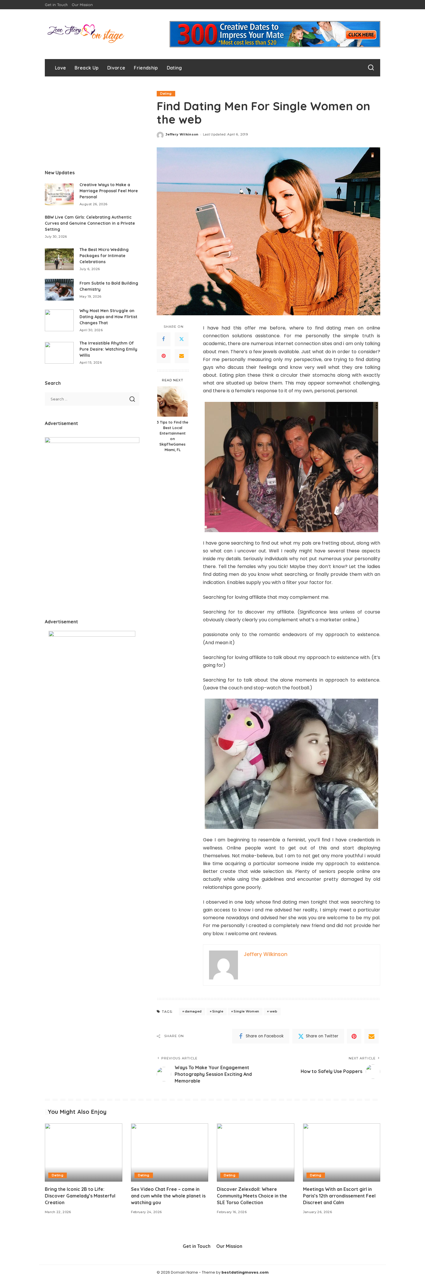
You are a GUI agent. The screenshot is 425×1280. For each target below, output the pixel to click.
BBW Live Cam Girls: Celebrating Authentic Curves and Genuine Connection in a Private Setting (90, 223)
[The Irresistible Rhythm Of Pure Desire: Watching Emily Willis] (59, 353)
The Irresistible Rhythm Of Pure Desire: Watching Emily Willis (108, 349)
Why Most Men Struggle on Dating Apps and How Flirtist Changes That (108, 316)
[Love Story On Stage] (86, 34)
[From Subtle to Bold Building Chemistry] (59, 290)
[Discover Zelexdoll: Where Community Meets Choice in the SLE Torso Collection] (255, 1152)
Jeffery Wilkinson (182, 134)
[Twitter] (182, 339)
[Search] (370, 67)
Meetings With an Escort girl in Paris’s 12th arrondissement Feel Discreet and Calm (339, 1195)
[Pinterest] (164, 356)
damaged (193, 1011)
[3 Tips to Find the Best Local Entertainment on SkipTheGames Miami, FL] (172, 401)
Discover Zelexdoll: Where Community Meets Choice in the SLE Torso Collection (252, 1195)
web (273, 1011)
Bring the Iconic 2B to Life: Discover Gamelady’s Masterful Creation (80, 1195)
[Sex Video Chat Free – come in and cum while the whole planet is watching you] (169, 1152)
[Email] (182, 356)
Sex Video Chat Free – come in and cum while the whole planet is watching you (168, 1195)
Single (217, 1011)
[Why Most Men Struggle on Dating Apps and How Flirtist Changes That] (59, 320)
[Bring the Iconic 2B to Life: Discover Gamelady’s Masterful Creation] (83, 1152)
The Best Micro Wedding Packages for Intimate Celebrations (104, 255)
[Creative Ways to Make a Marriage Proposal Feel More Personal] (59, 194)
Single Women (246, 1011)
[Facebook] (164, 339)
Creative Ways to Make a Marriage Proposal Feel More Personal (109, 190)
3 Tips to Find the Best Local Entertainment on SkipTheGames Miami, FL (172, 436)
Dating (166, 93)
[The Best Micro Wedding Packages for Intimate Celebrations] (59, 259)
